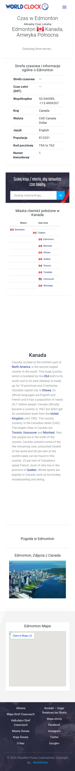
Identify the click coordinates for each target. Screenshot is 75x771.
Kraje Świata (20, 737)
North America (21, 367)
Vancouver (48, 279)
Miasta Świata (20, 731)
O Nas (20, 743)
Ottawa (46, 252)
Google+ (54, 743)
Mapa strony (54, 718)
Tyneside (47, 272)
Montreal (47, 246)
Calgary (41, 232)
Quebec (47, 259)
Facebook (54, 725)
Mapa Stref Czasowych (21, 714)
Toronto (47, 265)
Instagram (54, 731)
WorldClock (40, 762)
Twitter (54, 737)
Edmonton (48, 239)
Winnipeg (48, 285)
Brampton (20, 229)
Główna (20, 708)
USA (46, 376)
